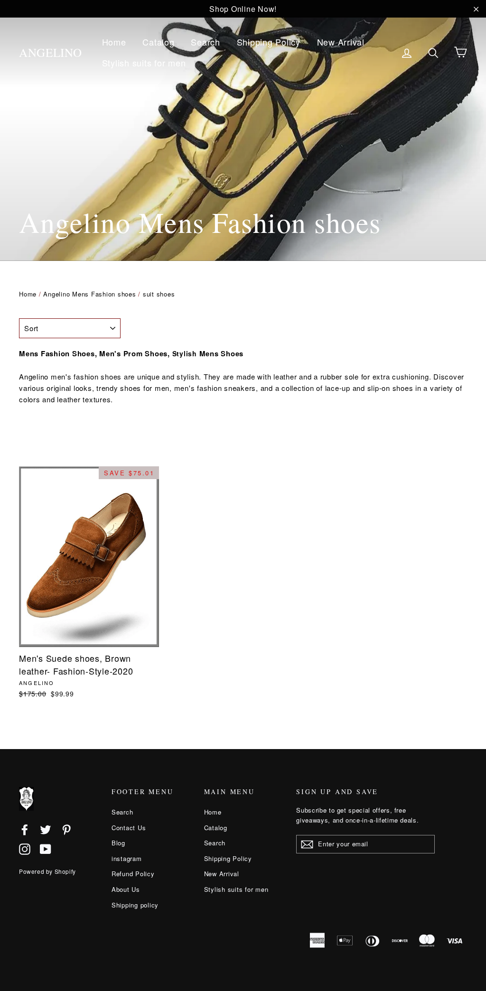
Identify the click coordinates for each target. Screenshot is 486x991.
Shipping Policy (268, 42)
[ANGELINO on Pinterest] (66, 829)
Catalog (158, 42)
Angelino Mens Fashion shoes (89, 293)
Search (205, 42)
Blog (118, 842)
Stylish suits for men (144, 62)
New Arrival (340, 42)
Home (114, 42)
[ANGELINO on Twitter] (45, 829)
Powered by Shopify (47, 871)
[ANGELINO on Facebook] (24, 829)
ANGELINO (50, 52)
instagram (127, 858)
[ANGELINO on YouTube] (45, 849)
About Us (126, 889)
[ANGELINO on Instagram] (24, 849)
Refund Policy (133, 873)
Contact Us (129, 827)
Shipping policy (135, 904)
